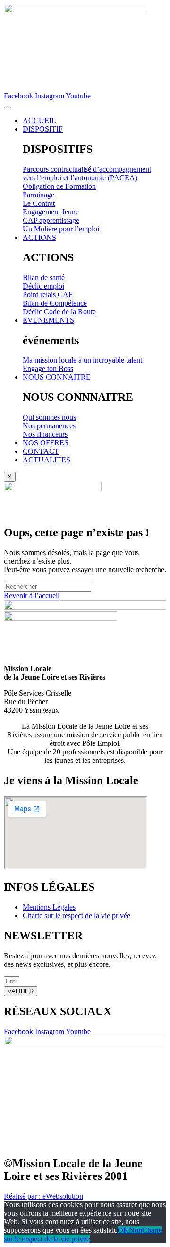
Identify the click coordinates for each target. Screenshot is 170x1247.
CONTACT (41, 451)
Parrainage (38, 195)
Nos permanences (49, 426)
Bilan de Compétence (55, 303)
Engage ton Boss (48, 368)
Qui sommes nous (49, 417)
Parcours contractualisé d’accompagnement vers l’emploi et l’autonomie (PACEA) (87, 173)
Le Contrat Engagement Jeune (51, 207)
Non (135, 1230)
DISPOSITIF (43, 129)
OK (123, 1230)
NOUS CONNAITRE (57, 377)
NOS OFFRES (45, 443)
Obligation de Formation (59, 186)
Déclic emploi (43, 286)
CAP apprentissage (51, 220)
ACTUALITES (46, 460)
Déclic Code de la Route (59, 312)
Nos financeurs (45, 434)
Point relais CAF (48, 295)
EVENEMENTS (48, 320)
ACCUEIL (39, 120)
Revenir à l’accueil (32, 596)
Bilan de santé (44, 278)
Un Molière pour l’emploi (61, 229)
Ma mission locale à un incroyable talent (82, 360)
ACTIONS (39, 237)
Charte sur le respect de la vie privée (83, 1234)
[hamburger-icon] (7, 107)
